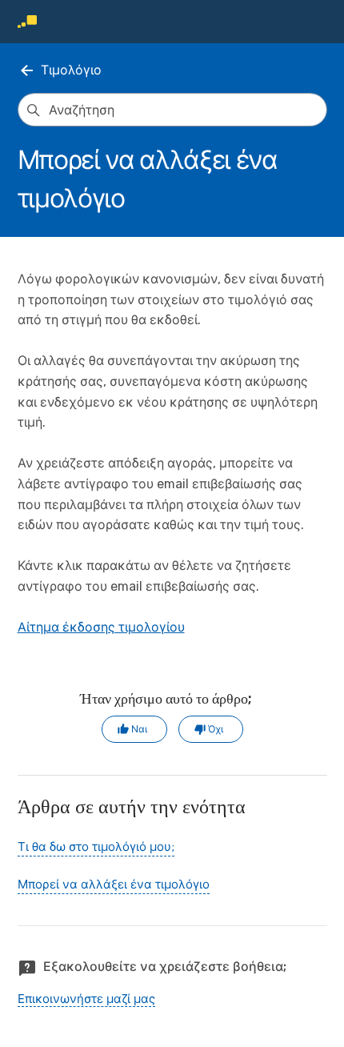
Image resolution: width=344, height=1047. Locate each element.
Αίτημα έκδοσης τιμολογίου (101, 627)
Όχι (215, 729)
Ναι (139, 729)
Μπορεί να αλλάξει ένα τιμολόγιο (114, 884)
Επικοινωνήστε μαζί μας (86, 999)
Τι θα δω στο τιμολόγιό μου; (96, 847)
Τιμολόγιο (71, 70)
